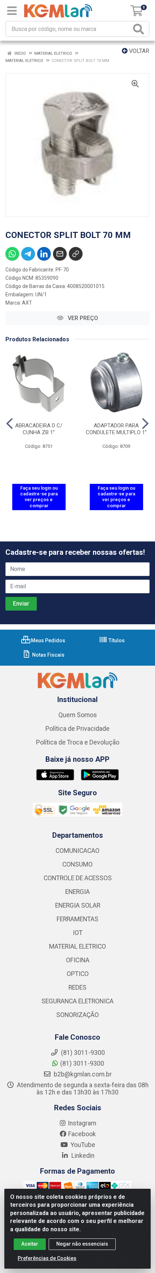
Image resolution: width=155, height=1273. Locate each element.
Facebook (82, 1134)
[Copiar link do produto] (76, 254)
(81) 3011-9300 (82, 1063)
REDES (77, 987)
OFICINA (77, 960)
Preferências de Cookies (47, 1258)
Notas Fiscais (48, 655)
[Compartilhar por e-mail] (60, 254)
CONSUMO (77, 864)
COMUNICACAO (77, 850)
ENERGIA (77, 891)
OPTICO (78, 973)
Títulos (116, 640)
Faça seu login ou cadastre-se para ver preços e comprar (39, 496)
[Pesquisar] (140, 29)
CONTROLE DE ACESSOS (78, 878)
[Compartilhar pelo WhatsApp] (12, 254)
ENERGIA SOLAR (77, 905)
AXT (27, 303)
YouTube (82, 1144)
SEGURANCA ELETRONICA (77, 1001)
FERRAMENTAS (77, 919)
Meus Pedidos (47, 640)
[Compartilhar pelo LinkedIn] (44, 254)
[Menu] (11, 10)
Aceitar (29, 1244)
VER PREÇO (82, 318)
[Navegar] (9, 424)
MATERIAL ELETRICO (77, 946)
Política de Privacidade (77, 728)
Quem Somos (77, 715)
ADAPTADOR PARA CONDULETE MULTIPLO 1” (116, 429)
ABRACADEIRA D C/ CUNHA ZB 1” (38, 429)
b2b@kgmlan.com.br (82, 1074)
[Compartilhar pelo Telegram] (28, 254)
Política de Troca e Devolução (77, 742)
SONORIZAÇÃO (77, 1014)
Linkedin (82, 1155)
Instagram (82, 1123)
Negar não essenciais (82, 1244)
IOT (78, 932)
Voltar (138, 51)
